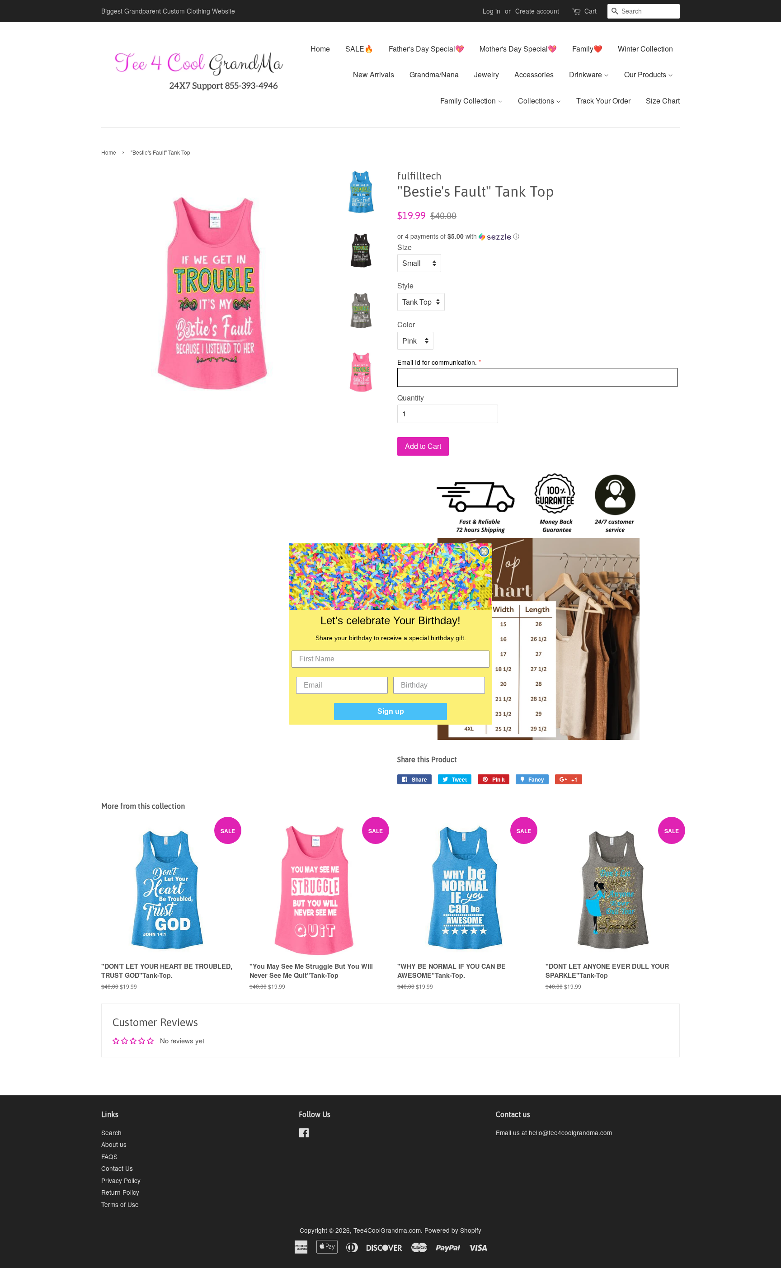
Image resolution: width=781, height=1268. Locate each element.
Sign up (390, 711)
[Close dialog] (484, 551)
